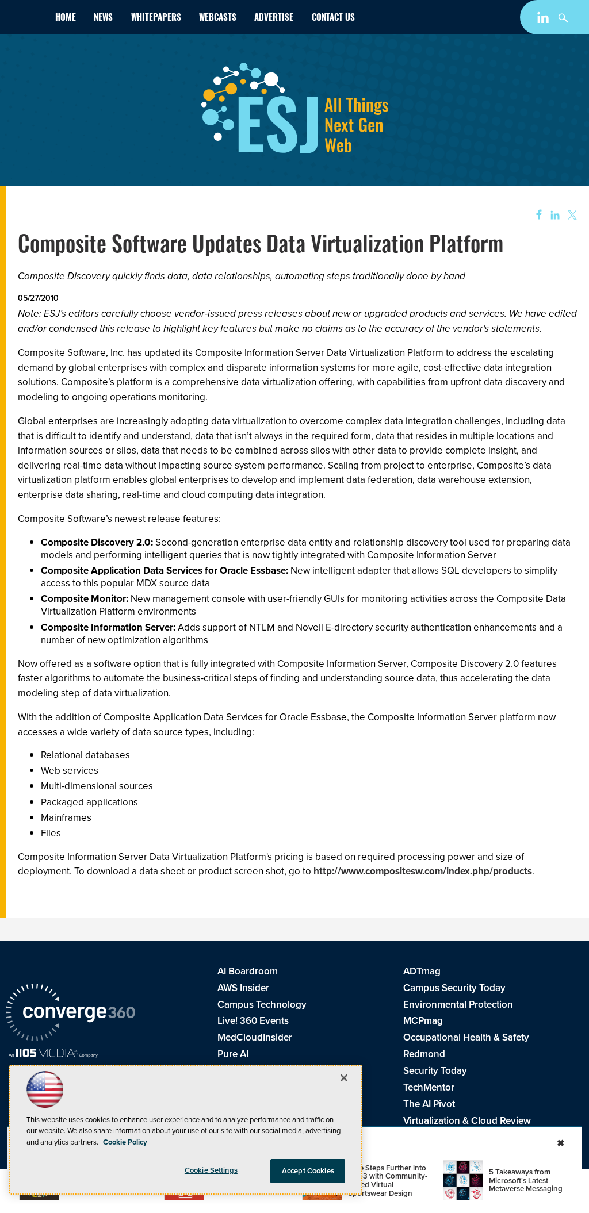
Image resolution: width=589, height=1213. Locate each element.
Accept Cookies (308, 1170)
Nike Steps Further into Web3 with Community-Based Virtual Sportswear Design (387, 1180)
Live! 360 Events (253, 1021)
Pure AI (232, 1054)
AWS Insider (243, 988)
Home (65, 18)
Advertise (273, 18)
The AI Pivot (429, 1104)
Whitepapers (156, 18)
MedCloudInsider (254, 1037)
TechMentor (428, 1087)
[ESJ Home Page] (26, 19)
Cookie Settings (211, 1170)
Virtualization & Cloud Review (467, 1121)
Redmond (424, 1054)
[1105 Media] (53, 1054)
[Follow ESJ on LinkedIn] (544, 19)
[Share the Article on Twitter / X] (570, 215)
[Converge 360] (70, 1014)
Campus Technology (262, 1004)
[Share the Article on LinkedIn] (553, 215)
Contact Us (333, 18)
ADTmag (422, 971)
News (103, 18)
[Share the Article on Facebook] (535, 215)
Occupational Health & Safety (466, 1037)
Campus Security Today (454, 988)
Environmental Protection (458, 1004)
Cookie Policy (125, 1142)
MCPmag (423, 1021)
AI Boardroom (247, 971)
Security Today (435, 1071)
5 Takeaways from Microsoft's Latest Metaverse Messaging (526, 1180)
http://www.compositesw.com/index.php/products (422, 871)
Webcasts (217, 18)
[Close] (344, 1078)
